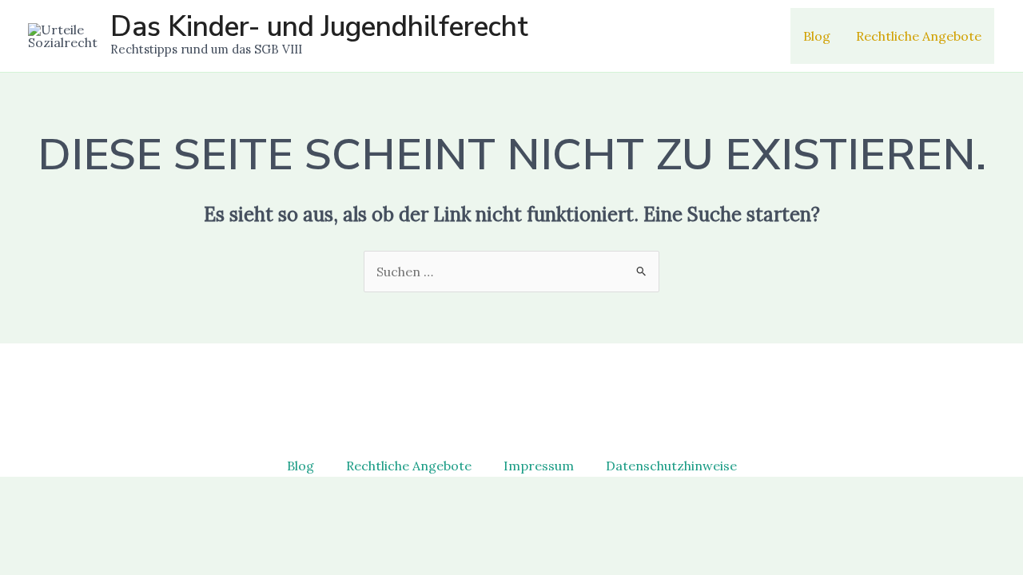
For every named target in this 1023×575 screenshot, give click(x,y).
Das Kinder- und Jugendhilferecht (319, 27)
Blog (816, 36)
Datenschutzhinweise (671, 466)
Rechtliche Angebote (918, 36)
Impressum (539, 466)
